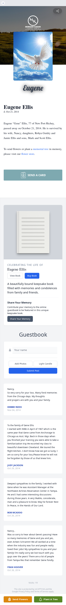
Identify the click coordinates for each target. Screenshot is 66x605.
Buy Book (32, 275)
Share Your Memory (20, 318)
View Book (15, 275)
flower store (27, 154)
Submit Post (33, 370)
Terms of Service (41, 591)
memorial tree (41, 149)
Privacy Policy (24, 591)
